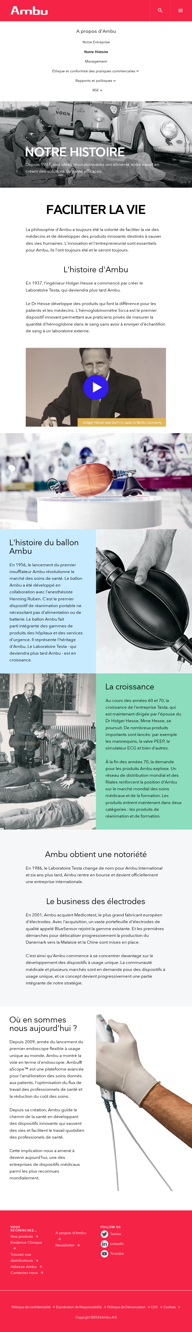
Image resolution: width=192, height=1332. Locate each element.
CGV (154, 1307)
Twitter (115, 1234)
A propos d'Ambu (96, 31)
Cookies (170, 1307)
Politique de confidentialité (31, 1307)
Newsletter (65, 1245)
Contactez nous (24, 1273)
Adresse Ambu (23, 1267)
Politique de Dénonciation (126, 1307)
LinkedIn (117, 1244)
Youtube (117, 1253)
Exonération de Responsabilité (79, 1307)
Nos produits (21, 1236)
